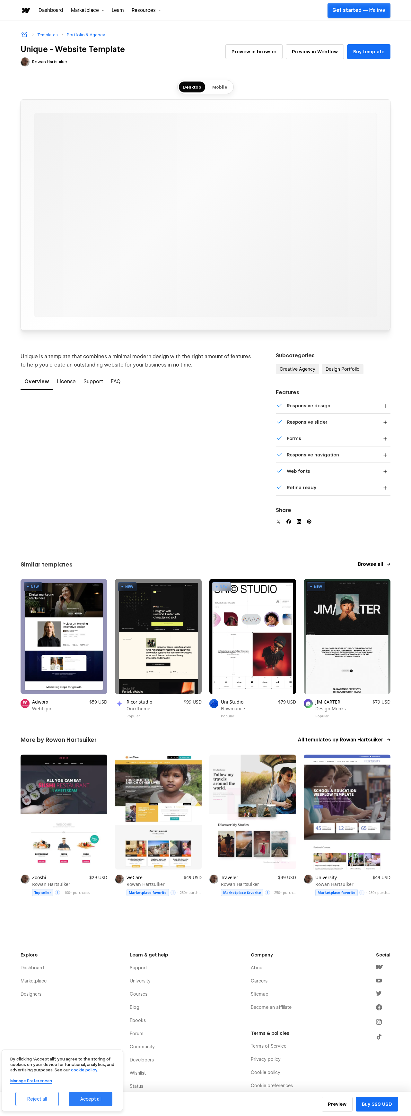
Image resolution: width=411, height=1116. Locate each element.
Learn (118, 10)
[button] (87, 10)
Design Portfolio (343, 369)
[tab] (37, 382)
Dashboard (51, 10)
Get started (359, 10)
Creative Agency (297, 369)
